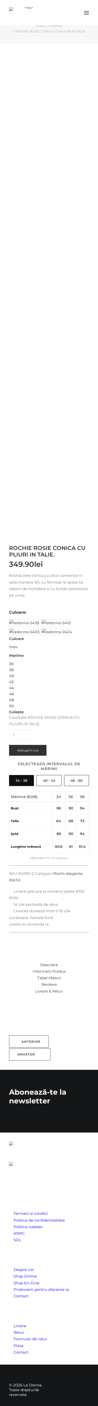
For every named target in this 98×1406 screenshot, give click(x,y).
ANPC (19, 1233)
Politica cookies (28, 1226)
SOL (17, 1239)
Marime (16, 655)
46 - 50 (76, 780)
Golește (16, 712)
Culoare (16, 638)
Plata (18, 1345)
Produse (55, 26)
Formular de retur (30, 1339)
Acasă (40, 26)
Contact (21, 1296)
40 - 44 (49, 780)
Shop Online (25, 1276)
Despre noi (24, 1269)
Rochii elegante (67, 873)
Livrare (20, 1325)
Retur (19, 1332)
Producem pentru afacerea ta (41, 1289)
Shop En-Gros (26, 1283)
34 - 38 (21, 780)
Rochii (15, 880)
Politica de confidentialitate (39, 1220)
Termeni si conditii (31, 1213)
